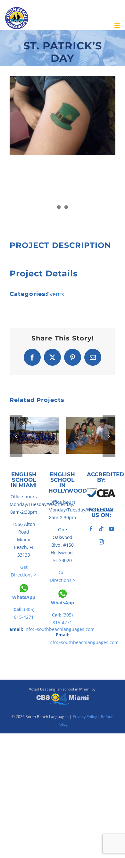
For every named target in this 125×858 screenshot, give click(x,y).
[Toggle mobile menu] (117, 25)
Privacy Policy (85, 716)
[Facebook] (91, 528)
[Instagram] (101, 541)
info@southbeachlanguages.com (83, 642)
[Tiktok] (101, 528)
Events (55, 294)
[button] (16, 436)
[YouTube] (111, 528)
